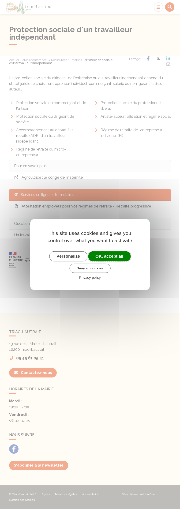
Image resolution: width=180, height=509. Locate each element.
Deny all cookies (90, 268)
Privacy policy (90, 277)
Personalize (68, 256)
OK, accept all (109, 256)
